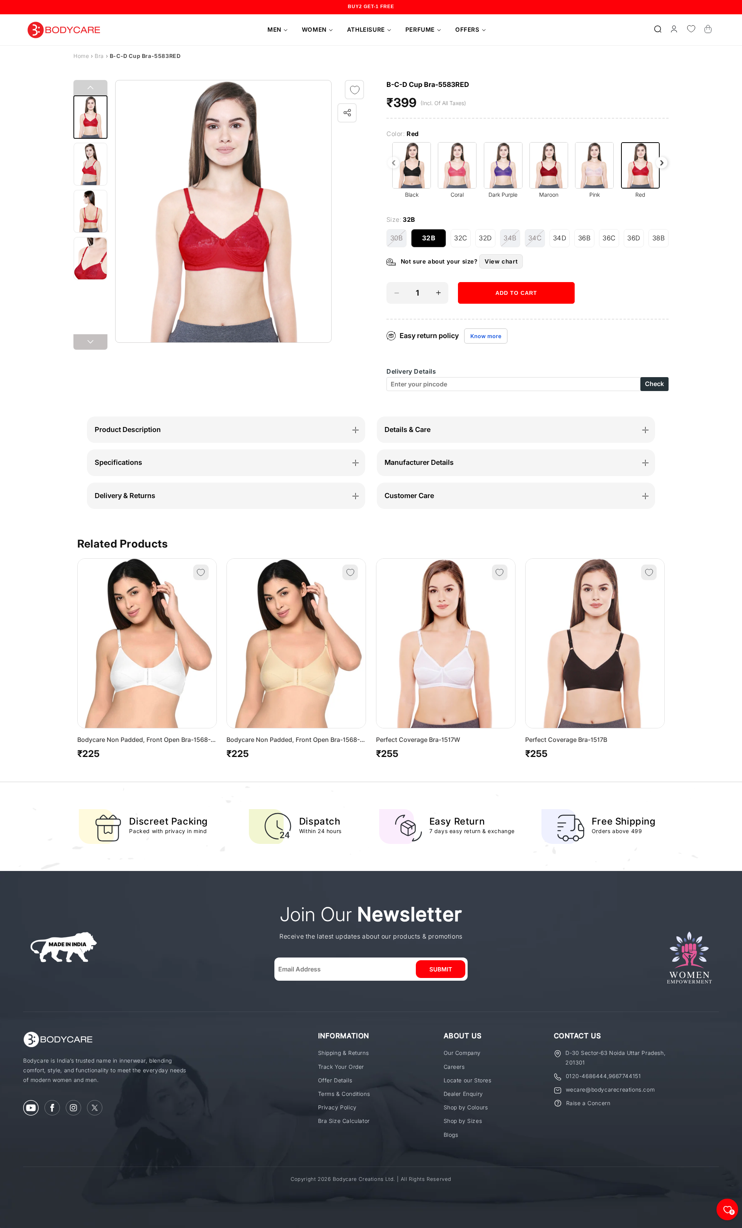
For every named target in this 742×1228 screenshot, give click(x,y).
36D (635, 240)
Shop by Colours (466, 1107)
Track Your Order (341, 1066)
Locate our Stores (468, 1080)
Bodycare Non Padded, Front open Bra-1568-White (144, 740)
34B (512, 240)
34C (536, 240)
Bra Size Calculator (344, 1120)
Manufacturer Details (419, 462)
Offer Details (335, 1080)
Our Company (462, 1052)
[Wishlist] (690, 28)
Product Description (128, 429)
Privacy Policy (337, 1107)
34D (561, 240)
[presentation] (393, 162)
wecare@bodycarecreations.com (610, 1089)
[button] (274, 29)
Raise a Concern (588, 1103)
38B (660, 240)
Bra (99, 56)
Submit (440, 969)
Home (81, 56)
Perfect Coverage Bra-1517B (566, 739)
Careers (454, 1066)
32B (434, 240)
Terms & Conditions (344, 1093)
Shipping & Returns (343, 1052)
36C (610, 240)
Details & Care (408, 429)
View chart (501, 261)
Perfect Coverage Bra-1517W (418, 739)
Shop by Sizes (463, 1120)
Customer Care (409, 496)
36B (586, 240)
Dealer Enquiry (463, 1093)
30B (398, 240)
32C (462, 240)
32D (487, 240)
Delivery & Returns (125, 496)
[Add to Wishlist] (354, 90)
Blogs (451, 1134)
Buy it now (516, 316)
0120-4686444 (586, 1076)
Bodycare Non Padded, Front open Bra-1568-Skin (293, 740)
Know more (485, 336)
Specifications (118, 462)
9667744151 (625, 1076)
